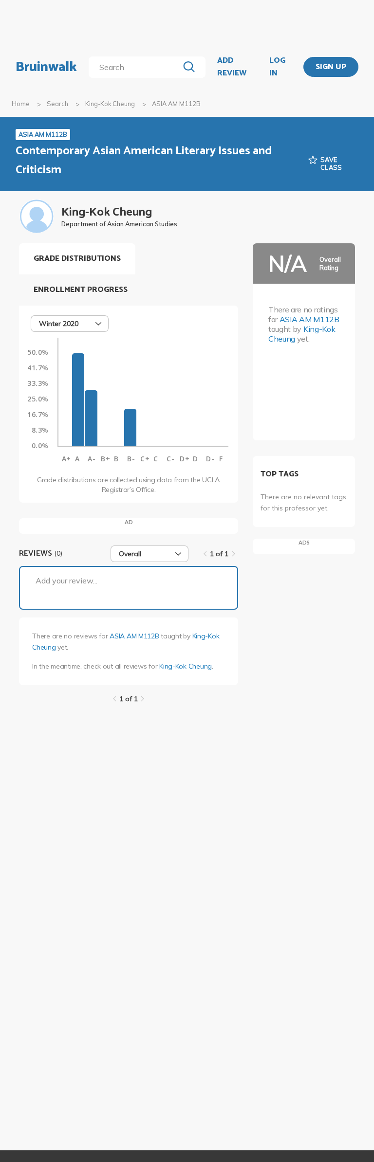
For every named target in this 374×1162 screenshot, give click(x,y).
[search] (135, 67)
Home (21, 104)
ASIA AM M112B (134, 636)
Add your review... (66, 580)
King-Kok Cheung (110, 104)
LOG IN (277, 66)
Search (57, 104)
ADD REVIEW (231, 66)
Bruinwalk (46, 67)
